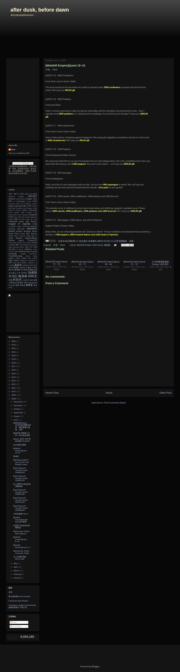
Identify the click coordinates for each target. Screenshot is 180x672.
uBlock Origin (31, 256)
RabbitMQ (12, 245)
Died (55, 69)
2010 (13, 391)
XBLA (19, 263)
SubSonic (28, 249)
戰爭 (22, 270)
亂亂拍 (18, 265)
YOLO (24, 263)
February (18, 574)
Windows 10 (24, 260)
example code (31, 212)
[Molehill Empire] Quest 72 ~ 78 (56, 263)
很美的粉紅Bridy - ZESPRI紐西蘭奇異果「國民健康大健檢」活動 (22, 426)
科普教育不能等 (28, 280)
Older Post (165, 392)
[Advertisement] (108, 365)
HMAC (11, 219)
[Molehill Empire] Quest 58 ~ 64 (108, 263)
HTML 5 (17, 219)
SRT (31, 247)
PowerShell (12, 242)
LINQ (35, 224)
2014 (13, 377)
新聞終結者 (32, 270)
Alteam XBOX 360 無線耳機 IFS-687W (22, 440)
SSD (35, 247)
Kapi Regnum (31, 221)
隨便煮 (22, 285)
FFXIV (11, 217)
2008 (13, 399)
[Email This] (122, 245)
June (16, 420)
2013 (13, 381)
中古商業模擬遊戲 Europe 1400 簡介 (160, 263)
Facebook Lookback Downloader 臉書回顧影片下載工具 (22, 606)
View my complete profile (19, 153)
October (17, 409)
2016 (13, 370)
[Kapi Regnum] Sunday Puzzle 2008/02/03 (20, 470)
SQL (27, 247)
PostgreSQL (32, 240)
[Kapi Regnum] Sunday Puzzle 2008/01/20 (20, 478)
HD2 (23, 217)
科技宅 (17, 279)
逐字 (26, 283)
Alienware (12, 196)
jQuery (21, 221)
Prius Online (27, 242)
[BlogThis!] (125, 245)
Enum (10, 212)
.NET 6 (16, 194)
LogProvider (26, 226)
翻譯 (15, 283)
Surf (16, 251)
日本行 (24, 273)
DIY (30, 206)
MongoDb (27, 231)
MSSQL (22, 233)
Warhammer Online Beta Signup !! (21, 532)
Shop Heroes (32, 245)
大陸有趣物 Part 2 (20, 514)
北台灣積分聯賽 (19, 445)
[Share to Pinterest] (132, 245)
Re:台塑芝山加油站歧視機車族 (22, 485)
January (17, 578)
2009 (13, 395)
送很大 (20, 283)
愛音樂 (17, 270)
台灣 (30, 265)
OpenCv (19, 238)
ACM (30, 194)
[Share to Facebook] (130, 245)
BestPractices (20, 199)
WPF (10, 263)
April (16, 567)
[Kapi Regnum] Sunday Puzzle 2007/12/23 (20, 500)
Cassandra (21, 201)
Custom (34, 204)
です (35, 263)
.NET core (24, 194)
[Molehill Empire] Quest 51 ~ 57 (134, 263)
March (17, 571)
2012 (13, 384)
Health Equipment (31, 217)
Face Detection (23, 215)
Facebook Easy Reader (18, 601)
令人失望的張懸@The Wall (19, 558)
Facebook (33, 215)
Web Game (98, 245)
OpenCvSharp (31, 238)
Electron (11, 210)
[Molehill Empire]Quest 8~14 (20, 539)
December (18, 402)
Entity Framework (29, 210)
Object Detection (19, 236)
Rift (17, 245)
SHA (20, 245)
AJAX (35, 194)
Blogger (95, 666)
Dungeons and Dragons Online (26, 208)
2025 (13, 341)
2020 (13, 355)
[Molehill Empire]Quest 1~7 (21, 546)
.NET (11, 194)
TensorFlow (33, 254)
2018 (13, 363)
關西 (17, 285)
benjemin (12, 199)
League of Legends (19, 224)
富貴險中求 (23, 267)
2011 (13, 388)
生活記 (13, 276)
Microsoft (21, 229)
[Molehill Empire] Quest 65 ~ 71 (82, 263)
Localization (12, 226)
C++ (14, 201)
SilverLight (16, 247)
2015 (13, 374)
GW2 (19, 217)
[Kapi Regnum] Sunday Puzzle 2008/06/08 (20, 508)
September (18, 412)
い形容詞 (30, 263)
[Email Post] (115, 245)
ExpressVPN (13, 215)
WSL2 (15, 263)
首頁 (10, 592)
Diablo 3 (25, 206)
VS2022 (34, 258)
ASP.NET (32, 196)
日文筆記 (12, 273)
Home (109, 392)
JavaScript (13, 221)
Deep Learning (15, 206)
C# (10, 201)
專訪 (29, 268)
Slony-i (22, 247)
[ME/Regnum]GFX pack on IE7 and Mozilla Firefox (21, 462)
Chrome (28, 201)
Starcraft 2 (13, 249)
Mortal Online (14, 234)
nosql (11, 236)
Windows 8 (33, 260)
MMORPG (32, 228)
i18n (22, 219)
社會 (10, 280)
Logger (19, 226)
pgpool (21, 240)
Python (34, 243)
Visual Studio (20, 258)
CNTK (34, 201)
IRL (32, 219)
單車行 (16, 267)
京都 (23, 265)
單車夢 (16, 456)
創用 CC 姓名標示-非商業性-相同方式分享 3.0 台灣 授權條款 (99, 241)
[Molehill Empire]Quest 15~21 (20, 450)
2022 (13, 348)
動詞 (27, 265)
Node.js (34, 234)
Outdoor (12, 240)
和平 (33, 265)
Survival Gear (24, 251)
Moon (34, 231)
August (17, 416)
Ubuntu (11, 258)
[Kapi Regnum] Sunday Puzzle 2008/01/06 (20, 492)
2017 (13, 366)
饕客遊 (29, 285)
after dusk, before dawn (39, 10)
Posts (14, 622)
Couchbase (27, 204)
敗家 (26, 270)
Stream (21, 249)
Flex (15, 217)
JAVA (35, 219)
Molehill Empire (84, 245)
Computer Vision (14, 204)
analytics (21, 196)
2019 (13, 359)
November (18, 405)
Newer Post (52, 392)
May (16, 563)
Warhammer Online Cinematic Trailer (21, 552)
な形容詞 (11, 265)
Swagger (23, 254)
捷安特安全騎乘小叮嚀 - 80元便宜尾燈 (21, 434)
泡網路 (32, 272)
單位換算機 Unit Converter (19, 596)
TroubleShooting (15, 256)
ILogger (27, 219)
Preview (19, 242)
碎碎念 (32, 276)
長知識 (13, 285)
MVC (28, 234)
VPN (29, 258)
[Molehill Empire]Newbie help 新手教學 (20, 519)
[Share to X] (127, 245)
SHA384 (25, 245)
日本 (19, 273)
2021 (13, 352)
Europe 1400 (19, 212)
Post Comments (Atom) (115, 403)
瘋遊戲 (107, 245)
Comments (16, 626)
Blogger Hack (31, 199)
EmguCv (18, 210)
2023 (13, 345)
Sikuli (10, 247)
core (21, 204)
